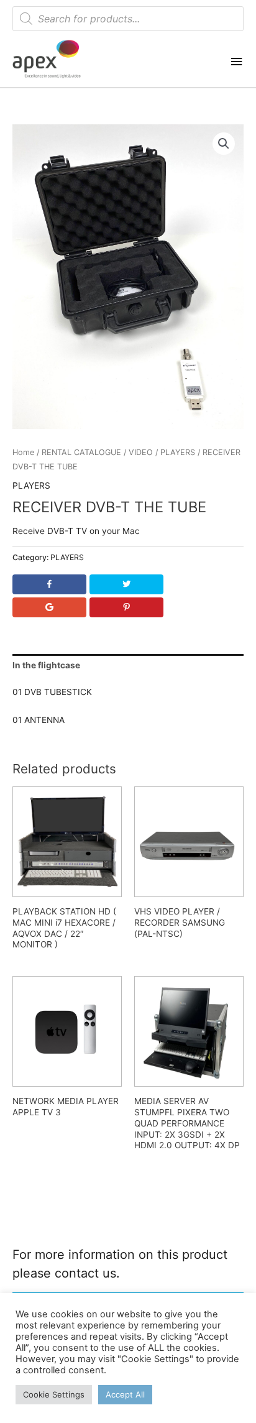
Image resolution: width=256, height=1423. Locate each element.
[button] (224, 143)
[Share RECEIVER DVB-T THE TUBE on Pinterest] (126, 607)
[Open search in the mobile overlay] (128, 18)
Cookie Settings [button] (54, 1394)
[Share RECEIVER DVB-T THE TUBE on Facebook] (49, 584)
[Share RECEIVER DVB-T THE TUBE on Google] (49, 607)
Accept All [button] (125, 1394)
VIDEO (141, 452)
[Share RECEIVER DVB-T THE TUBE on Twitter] (126, 584)
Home (23, 452)
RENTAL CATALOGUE (81, 452)
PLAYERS (177, 452)
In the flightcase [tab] (46, 665)
